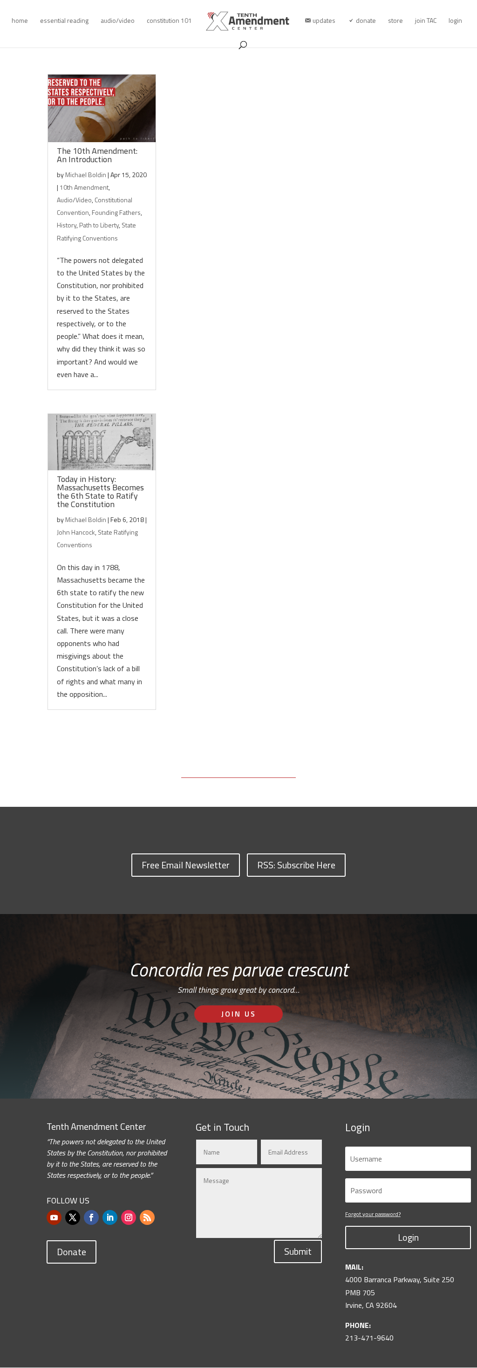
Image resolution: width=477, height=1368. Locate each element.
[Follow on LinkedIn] (109, 1217)
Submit (298, 1251)
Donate (71, 1251)
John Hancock (76, 532)
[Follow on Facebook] (91, 1217)
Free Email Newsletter (186, 865)
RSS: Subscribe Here (296, 865)
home (20, 21)
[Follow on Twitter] (72, 1217)
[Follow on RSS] (147, 1217)
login (455, 21)
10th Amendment (84, 187)
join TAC (425, 21)
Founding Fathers (116, 212)
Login (408, 1237)
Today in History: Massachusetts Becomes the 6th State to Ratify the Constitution (100, 491)
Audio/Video (74, 200)
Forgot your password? (373, 1214)
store (395, 21)
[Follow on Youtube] (54, 1217)
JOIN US (238, 1013)
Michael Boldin (85, 174)
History (66, 225)
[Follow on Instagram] (128, 1217)
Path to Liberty (99, 225)
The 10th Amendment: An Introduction (97, 154)
